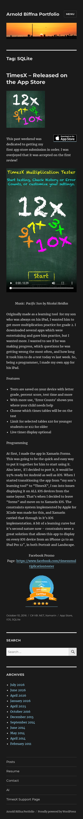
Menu (70, 14)
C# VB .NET (37, 615)
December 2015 (22, 717)
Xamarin (50, 615)
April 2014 (17, 738)
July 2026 (17, 685)
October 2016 (20, 711)
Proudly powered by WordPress (57, 811)
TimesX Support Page (23, 799)
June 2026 (18, 690)
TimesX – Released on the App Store (36, 78)
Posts (10, 762)
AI (7, 790)
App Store (66, 615)
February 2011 (20, 744)
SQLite (16, 619)
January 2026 (20, 701)
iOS (8, 619)
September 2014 (22, 722)
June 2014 (17, 728)
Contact (12, 780)
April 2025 (18, 706)
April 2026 (18, 695)
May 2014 (17, 733)
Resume (12, 771)
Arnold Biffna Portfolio (32, 14)
